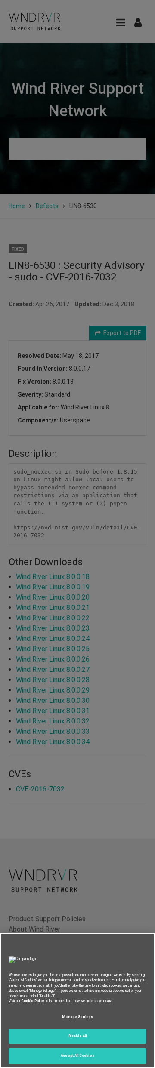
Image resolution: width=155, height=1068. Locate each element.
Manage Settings (77, 1017)
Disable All (77, 1036)
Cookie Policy (32, 1001)
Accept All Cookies (77, 1055)
